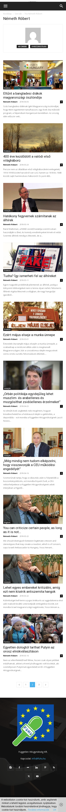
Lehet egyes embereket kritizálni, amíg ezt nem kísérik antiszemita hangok (31, 589)
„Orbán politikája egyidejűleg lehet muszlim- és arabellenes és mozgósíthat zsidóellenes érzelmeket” (31, 398)
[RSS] (54, 767)
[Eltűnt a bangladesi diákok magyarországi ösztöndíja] (33, 74)
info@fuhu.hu (39, 758)
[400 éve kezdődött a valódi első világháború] (33, 137)
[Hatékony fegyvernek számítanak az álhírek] (33, 197)
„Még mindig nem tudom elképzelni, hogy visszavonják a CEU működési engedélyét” (29, 465)
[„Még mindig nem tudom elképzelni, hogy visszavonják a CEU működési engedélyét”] (33, 442)
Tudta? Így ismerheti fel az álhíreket (29, 276)
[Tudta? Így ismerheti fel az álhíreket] (33, 257)
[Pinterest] (45, 767)
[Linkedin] (36, 767)
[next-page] (45, 684)
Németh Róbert (10, 102)
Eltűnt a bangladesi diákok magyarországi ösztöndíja (22, 95)
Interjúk (7, 211)
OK (54, 809)
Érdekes (7, 88)
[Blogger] (10, 767)
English (7, 522)
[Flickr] (28, 767)
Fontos (7, 642)
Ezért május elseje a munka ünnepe (29, 335)
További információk (38, 809)
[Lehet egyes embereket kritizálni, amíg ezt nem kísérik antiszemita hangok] (33, 569)
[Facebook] (19, 767)
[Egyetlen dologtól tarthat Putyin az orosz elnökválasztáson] (33, 628)
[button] (5, 6)
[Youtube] (37, 776)
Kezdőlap (7, 13)
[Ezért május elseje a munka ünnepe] (33, 316)
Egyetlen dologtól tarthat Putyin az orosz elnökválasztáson (28, 649)
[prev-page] (19, 684)
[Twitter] (28, 776)
